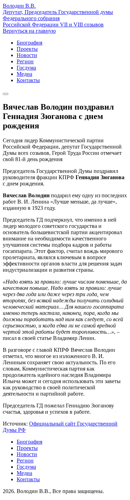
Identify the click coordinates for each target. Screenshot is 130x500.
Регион (25, 61)
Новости (27, 55)
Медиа (24, 74)
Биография (29, 43)
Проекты (27, 49)
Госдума (26, 68)
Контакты (28, 80)
